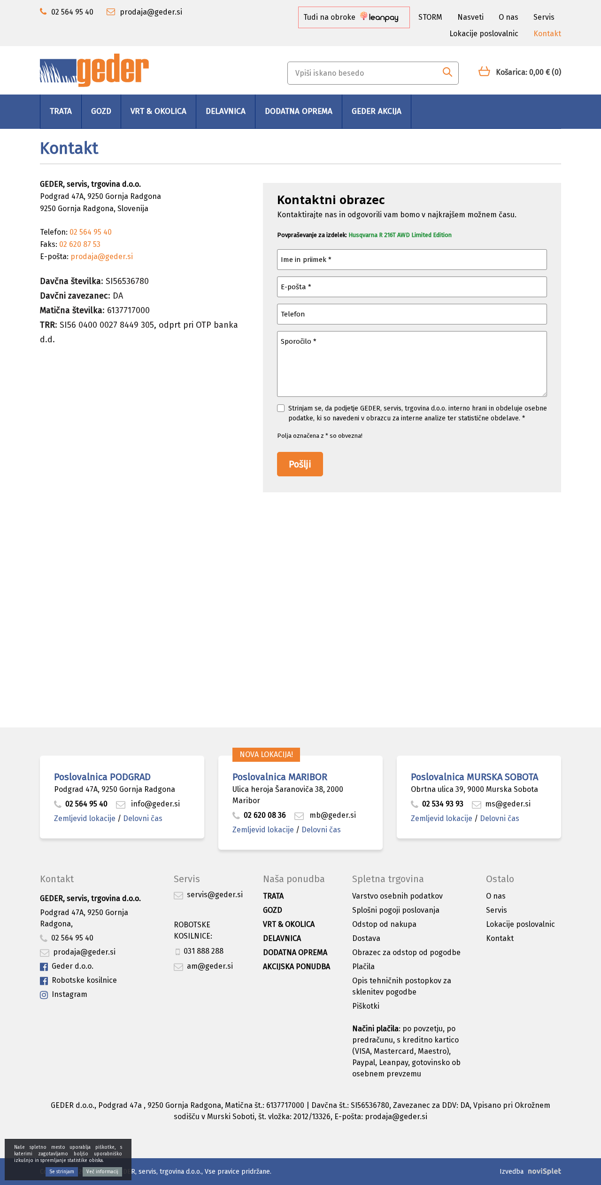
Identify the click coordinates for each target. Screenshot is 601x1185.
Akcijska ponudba (296, 966)
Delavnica (226, 111)
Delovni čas (142, 818)
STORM (430, 17)
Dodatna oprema (298, 111)
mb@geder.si (332, 815)
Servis (544, 17)
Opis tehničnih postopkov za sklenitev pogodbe (401, 986)
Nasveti (470, 17)
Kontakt (547, 33)
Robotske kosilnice (84, 980)
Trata (61, 111)
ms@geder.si (508, 803)
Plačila (363, 966)
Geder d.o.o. (72, 966)
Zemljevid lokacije (85, 818)
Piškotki (365, 1006)
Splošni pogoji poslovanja (395, 910)
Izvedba (512, 1172)
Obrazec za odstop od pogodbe (406, 952)
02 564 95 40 (86, 803)
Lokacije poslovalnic (483, 33)
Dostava (366, 938)
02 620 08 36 (265, 815)
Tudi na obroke (330, 17)
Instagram (69, 994)
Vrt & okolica (158, 111)
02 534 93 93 (443, 803)
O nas (508, 17)
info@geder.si (154, 803)
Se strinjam (61, 1172)
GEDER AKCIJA (376, 111)
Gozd (101, 111)
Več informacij (102, 1172)
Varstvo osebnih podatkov (397, 896)
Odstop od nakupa (384, 924)
